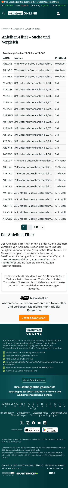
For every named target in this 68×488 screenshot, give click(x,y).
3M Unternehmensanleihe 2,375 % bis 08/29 (40, 134)
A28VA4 (7, 147)
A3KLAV (7, 173)
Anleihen (17, 29)
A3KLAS (7, 179)
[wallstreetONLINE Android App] (50, 432)
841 (36, 227)
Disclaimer (23, 412)
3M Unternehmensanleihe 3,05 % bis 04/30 (40, 147)
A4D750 (7, 154)
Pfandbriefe (8, 262)
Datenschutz (40, 412)
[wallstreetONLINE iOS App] (32, 432)
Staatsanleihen (41, 259)
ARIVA (13, 442)
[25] (42, 227)
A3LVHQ (7, 205)
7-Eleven (60, 167)
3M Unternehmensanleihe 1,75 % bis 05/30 (40, 89)
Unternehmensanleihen (15, 259)
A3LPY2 (7, 76)
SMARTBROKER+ (45, 367)
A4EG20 (7, 218)
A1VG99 (7, 83)
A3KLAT (7, 186)
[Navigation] (3, 13)
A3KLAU (7, 167)
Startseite (6, 29)
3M (57, 83)
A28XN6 (7, 63)
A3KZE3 (7, 199)
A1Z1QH (7, 89)
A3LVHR (7, 212)
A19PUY (7, 102)
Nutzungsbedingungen (44, 415)
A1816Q (7, 95)
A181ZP (7, 160)
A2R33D (7, 192)
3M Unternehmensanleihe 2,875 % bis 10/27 (40, 102)
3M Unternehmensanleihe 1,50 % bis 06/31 (40, 95)
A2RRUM (8, 121)
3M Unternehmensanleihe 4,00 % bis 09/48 (40, 115)
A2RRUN (8, 115)
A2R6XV (7, 141)
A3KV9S (7, 70)
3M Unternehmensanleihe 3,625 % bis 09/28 (40, 121)
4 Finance (61, 160)
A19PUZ (7, 108)
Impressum (7, 412)
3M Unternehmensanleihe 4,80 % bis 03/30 (40, 154)
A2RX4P (7, 128)
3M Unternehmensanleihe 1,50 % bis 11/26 (40, 83)
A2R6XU (7, 134)
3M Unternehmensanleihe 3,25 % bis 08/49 (40, 141)
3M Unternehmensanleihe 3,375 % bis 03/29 (40, 128)
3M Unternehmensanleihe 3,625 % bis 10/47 (40, 108)
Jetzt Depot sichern (34, 380)
